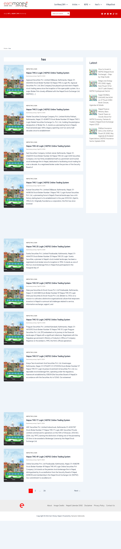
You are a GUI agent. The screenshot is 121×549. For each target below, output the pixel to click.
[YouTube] (111, 14)
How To (97, 4)
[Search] (68, 13)
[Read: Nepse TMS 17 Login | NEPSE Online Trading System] (14, 429)
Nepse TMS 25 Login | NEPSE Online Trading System (48, 246)
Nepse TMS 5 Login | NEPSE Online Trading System (47, 109)
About (49, 505)
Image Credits (59, 505)
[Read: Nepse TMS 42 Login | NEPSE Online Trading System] (14, 154)
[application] (66, 4)
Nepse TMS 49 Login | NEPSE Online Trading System (48, 456)
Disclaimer (88, 505)
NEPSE (86, 4)
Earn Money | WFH (59, 4)
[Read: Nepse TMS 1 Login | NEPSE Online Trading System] (14, 191)
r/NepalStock (110, 4)
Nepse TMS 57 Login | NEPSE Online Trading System (48, 356)
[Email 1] (116, 14)
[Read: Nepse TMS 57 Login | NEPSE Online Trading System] (14, 365)
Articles (74, 4)
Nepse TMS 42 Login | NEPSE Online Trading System (48, 146)
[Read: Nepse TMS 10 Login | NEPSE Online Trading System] (14, 328)
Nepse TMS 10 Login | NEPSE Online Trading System (48, 319)
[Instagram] (108, 14)
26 (44, 490)
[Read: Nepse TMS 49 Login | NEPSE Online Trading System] (14, 465)
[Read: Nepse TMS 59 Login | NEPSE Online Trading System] (14, 291)
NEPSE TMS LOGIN (31, 69)
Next (77, 490)
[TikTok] (113, 14)
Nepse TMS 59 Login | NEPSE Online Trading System (48, 283)
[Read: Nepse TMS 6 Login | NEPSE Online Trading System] (14, 81)
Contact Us (110, 505)
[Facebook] (102, 14)
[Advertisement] (60, 33)
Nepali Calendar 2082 (74, 505)
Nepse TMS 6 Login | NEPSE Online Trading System (47, 73)
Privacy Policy (99, 505)
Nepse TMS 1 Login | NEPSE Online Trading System (47, 182)
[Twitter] (105, 14)
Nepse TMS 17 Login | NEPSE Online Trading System (48, 420)
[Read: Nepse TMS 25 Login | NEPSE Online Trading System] (14, 255)
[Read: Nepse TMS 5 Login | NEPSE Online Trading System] (14, 118)
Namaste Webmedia (78, 516)
